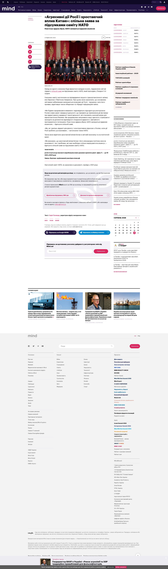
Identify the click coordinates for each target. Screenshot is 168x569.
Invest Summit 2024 (120, 423)
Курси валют (32, 452)
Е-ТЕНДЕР (117, 493)
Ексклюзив (31, 425)
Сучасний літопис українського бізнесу (124, 401)
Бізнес (40, 10)
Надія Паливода (54, 215)
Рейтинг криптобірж (123, 82)
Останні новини (119, 119)
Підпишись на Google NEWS (59, 232)
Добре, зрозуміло (121, 567)
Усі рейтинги (118, 107)
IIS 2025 (116, 373)
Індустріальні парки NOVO (122, 496)
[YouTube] (152, 7)
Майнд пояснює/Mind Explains (37, 422)
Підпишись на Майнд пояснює (93, 232)
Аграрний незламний (123, 93)
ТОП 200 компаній (122, 78)
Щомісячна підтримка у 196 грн (57, 195)
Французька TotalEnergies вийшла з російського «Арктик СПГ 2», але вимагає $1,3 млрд (126, 152)
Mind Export (118, 381)
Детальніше (110, 567)
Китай (57, 220)
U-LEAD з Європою (120, 384)
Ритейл (86, 381)
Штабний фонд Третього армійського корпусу (121, 522)
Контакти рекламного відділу (36, 370)
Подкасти (36, 2)
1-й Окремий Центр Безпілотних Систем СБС (123, 470)
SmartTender (118, 485)
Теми (29, 406)
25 (119, 233)
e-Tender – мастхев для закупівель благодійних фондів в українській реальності (126, 266)
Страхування (65, 10)
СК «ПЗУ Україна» (119, 508)
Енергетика (47, 10)
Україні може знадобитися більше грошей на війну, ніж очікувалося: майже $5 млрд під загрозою (126, 199)
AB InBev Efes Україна (120, 477)
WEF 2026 (117, 367)
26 (123, 233)
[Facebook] (142, 7)
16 (138, 227)
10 (115, 227)
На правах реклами (33, 411)
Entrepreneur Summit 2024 (122, 426)
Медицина (60, 386)
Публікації (22, 2)
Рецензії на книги (119, 416)
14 (130, 227)
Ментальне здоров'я (120, 386)
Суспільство (60, 378)
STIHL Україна (118, 488)
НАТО (46, 220)
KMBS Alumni (96, 2)
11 (119, 227)
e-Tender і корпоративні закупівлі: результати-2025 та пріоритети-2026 (126, 258)
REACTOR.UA (104, 2)
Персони (30, 439)
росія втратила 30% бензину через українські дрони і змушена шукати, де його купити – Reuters (126, 134)
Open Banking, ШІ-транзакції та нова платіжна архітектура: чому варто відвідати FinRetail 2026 (127, 160)
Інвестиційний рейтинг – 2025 (126, 73)
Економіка (60, 381)
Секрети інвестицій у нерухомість (120, 435)
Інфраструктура (119, 10)
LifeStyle (96, 10)
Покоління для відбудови (122, 362)
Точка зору (31, 419)
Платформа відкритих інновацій (124, 413)
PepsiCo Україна (119, 482)
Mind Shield (31, 458)
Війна (34, 10)
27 (127, 233)
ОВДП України (118, 24)
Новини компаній (33, 414)
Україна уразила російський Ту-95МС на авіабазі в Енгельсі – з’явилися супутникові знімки (125, 176)
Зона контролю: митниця (122, 364)
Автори (30, 444)
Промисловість (132, 10)
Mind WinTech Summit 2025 (122, 378)
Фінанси (86, 378)
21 (130, 230)
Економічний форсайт (121, 394)
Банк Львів (117, 491)
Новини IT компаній (33, 430)
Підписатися (161, 8)
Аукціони (48, 2)
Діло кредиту (118, 359)
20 (127, 230)
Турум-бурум (118, 511)
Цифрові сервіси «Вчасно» (122, 518)
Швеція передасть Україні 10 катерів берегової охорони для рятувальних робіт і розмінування (127, 185)
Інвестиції (56, 10)
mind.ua (90, 538)
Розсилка (30, 375)
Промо (30, 428)
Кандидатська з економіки (122, 449)
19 (123, 230)
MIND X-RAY (118, 446)
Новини (16, 2)
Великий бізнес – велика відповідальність (121, 439)
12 (123, 227)
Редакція (30, 362)
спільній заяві (56, 91)
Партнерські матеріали (35, 417)
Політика (141, 10)
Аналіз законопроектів (120, 410)
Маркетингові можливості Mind (37, 367)
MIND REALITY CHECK (121, 370)
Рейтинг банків (118, 375)
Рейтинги (30, 389)
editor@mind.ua (60, 204)
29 (134, 232)
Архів (54, 2)
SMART (119, 443)
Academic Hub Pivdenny (121, 480)
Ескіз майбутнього (120, 392)
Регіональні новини (24, 10)
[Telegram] (148, 7)
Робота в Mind (32, 373)
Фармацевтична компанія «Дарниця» (121, 515)
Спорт (86, 386)
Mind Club (64, 2)
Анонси (43, 2)
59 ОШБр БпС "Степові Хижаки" (123, 474)
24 (115, 233)
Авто (58, 384)
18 (119, 230)
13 (126, 227)
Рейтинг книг (118, 454)
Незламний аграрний (120, 431)
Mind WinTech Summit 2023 (122, 428)
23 (138, 230)
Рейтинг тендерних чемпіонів (126, 97)
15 (134, 227)
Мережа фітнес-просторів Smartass (122, 504)
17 (115, 230)
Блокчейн (86, 384)
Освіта (79, 10)
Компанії (30, 441)
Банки (73, 10)
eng (22, 6)
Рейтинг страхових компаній (122, 451)
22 (134, 230)
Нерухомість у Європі (121, 389)
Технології (104, 10)
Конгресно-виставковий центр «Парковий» (123, 500)
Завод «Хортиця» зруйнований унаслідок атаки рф (62, 158)
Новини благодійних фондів (36, 433)
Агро (111, 10)
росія (51, 220)
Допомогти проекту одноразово (91, 195)
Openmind (29, 2)
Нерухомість (87, 10)
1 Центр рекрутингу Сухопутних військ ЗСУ (123, 466)
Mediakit (30, 364)
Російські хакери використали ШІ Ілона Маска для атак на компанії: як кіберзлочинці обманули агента (127, 168)
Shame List (117, 397)
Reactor (30, 461)
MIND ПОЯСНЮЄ (119, 405)
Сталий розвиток (119, 407)
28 (130, 233)
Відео (29, 395)
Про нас (30, 359)
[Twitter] (145, 7)
